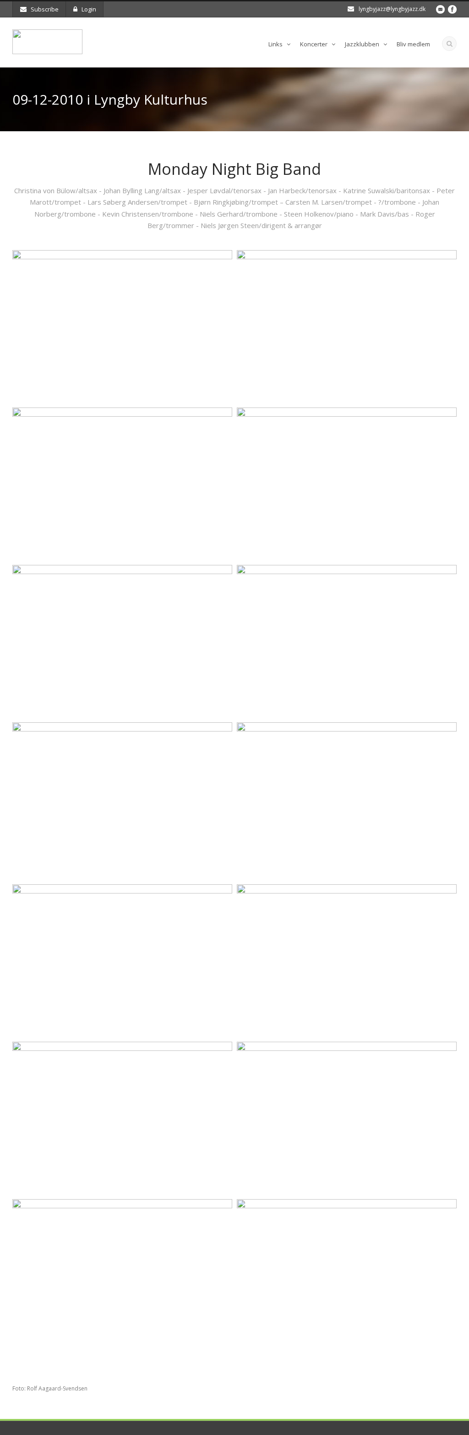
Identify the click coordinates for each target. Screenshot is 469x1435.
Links (275, 44)
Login (89, 9)
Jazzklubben (362, 44)
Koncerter (313, 44)
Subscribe (45, 9)
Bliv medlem (413, 44)
